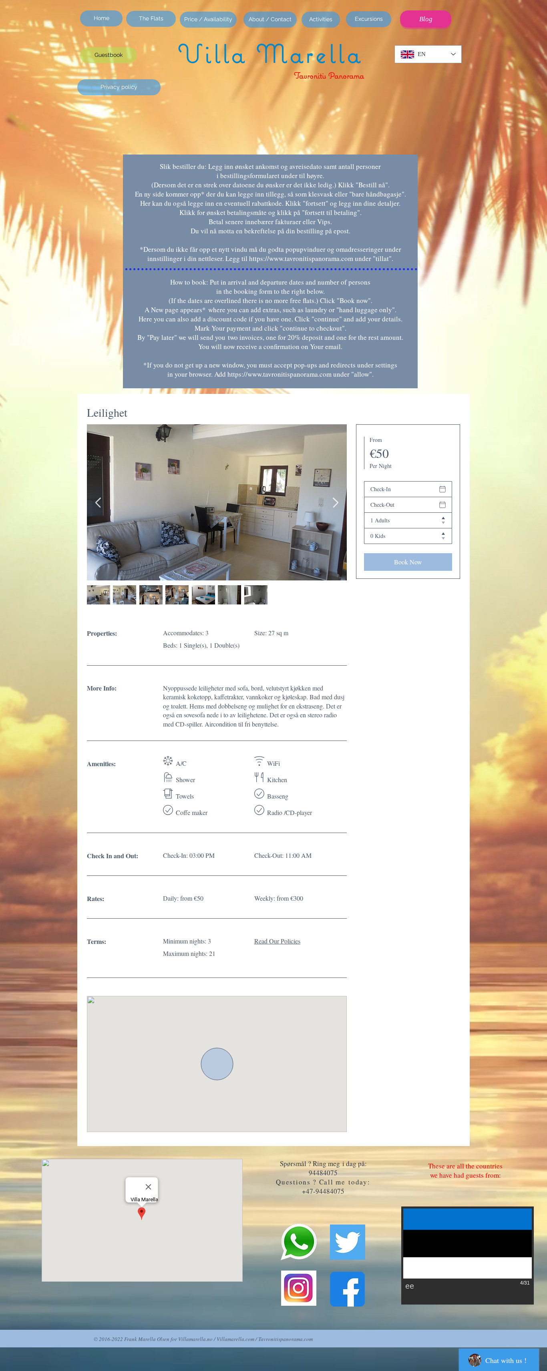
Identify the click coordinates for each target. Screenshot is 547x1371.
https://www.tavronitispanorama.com (301, 258)
